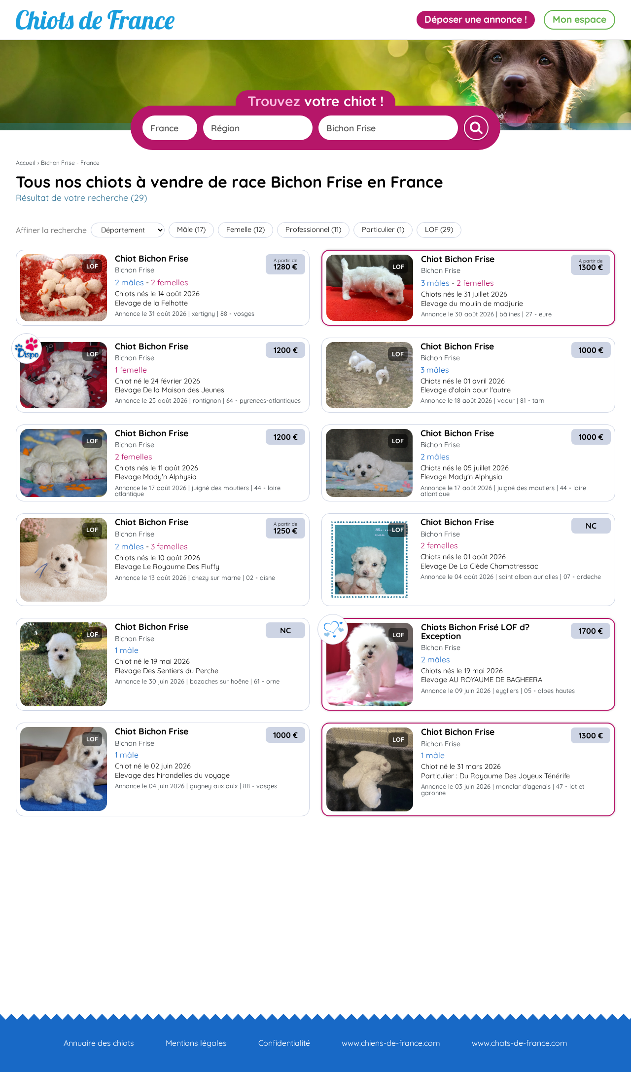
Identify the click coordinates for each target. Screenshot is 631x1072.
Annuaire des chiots (99, 1043)
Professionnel (313, 229)
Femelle (245, 229)
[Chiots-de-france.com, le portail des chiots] (95, 20)
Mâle (191, 229)
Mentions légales (196, 1043)
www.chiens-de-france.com (391, 1043)
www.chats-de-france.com (519, 1043)
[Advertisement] (315, 897)
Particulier (383, 229)
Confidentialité (284, 1043)
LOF (439, 229)
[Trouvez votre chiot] (476, 127)
